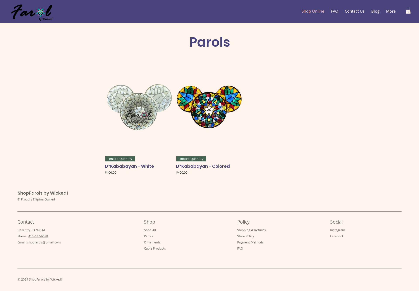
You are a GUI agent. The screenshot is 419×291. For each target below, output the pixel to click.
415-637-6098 (38, 236)
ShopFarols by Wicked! (43, 193)
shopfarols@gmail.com (44, 242)
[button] (408, 11)
